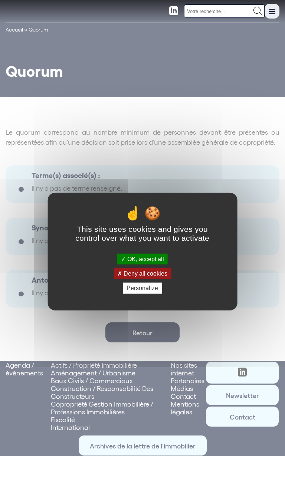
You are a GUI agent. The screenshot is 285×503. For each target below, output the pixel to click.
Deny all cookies (144, 273)
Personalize (142, 288)
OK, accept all (145, 259)
